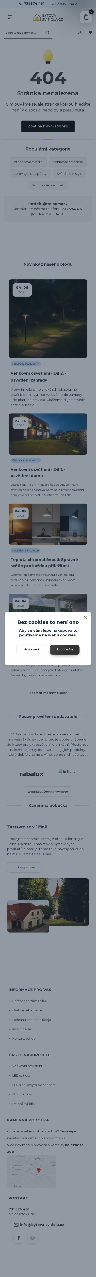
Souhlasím (65, 649)
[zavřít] (85, 616)
